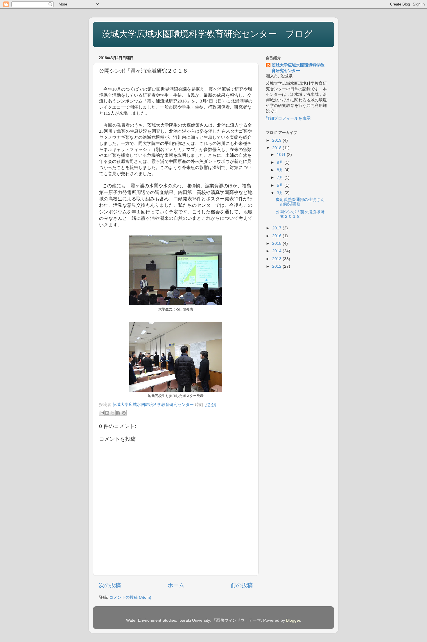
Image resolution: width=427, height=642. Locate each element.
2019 (277, 140)
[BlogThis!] (107, 413)
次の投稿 (110, 585)
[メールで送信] (102, 413)
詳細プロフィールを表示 (288, 118)
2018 (277, 148)
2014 (277, 251)
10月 (282, 154)
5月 (280, 185)
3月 (280, 193)
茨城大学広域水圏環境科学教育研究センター (298, 68)
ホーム (176, 585)
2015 (277, 243)
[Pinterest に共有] (124, 413)
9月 (280, 162)
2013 (277, 259)
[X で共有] (113, 413)
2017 (277, 228)
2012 (277, 266)
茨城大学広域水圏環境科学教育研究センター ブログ (207, 34)
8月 (280, 170)
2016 (277, 236)
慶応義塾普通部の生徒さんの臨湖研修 (300, 201)
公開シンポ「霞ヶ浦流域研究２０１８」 (300, 214)
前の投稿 (242, 585)
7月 (280, 177)
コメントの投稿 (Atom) (130, 597)
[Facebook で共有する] (118, 413)
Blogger (293, 620)
